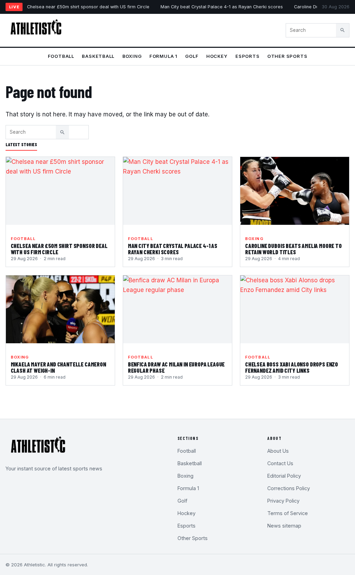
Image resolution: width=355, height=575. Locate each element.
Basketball (98, 56)
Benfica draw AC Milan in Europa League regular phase (176, 367)
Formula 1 (163, 56)
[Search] (342, 30)
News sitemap (284, 526)
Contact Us (280, 463)
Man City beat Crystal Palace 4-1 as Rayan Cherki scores (222, 6)
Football (61, 56)
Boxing (132, 56)
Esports (247, 56)
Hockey (217, 56)
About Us (278, 451)
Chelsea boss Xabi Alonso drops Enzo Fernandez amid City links (291, 367)
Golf (191, 56)
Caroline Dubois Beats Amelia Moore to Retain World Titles (293, 248)
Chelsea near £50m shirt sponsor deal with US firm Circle (88, 6)
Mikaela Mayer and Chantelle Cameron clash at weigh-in (58, 367)
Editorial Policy (284, 476)
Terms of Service (287, 513)
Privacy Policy (283, 501)
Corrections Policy (288, 488)
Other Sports (287, 56)
